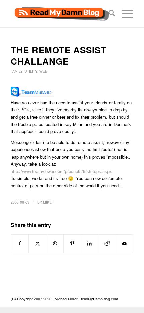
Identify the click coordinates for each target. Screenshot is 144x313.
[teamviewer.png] (32, 95)
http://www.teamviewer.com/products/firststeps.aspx (61, 171)
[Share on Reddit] (107, 243)
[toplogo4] (60, 13)
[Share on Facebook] (19, 243)
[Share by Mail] (124, 243)
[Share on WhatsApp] (54, 243)
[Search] (108, 13)
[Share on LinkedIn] (89, 243)
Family (16, 71)
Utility (30, 71)
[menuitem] (108, 13)
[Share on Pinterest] (72, 243)
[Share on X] (37, 243)
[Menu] (124, 13)
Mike (47, 202)
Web (43, 71)
